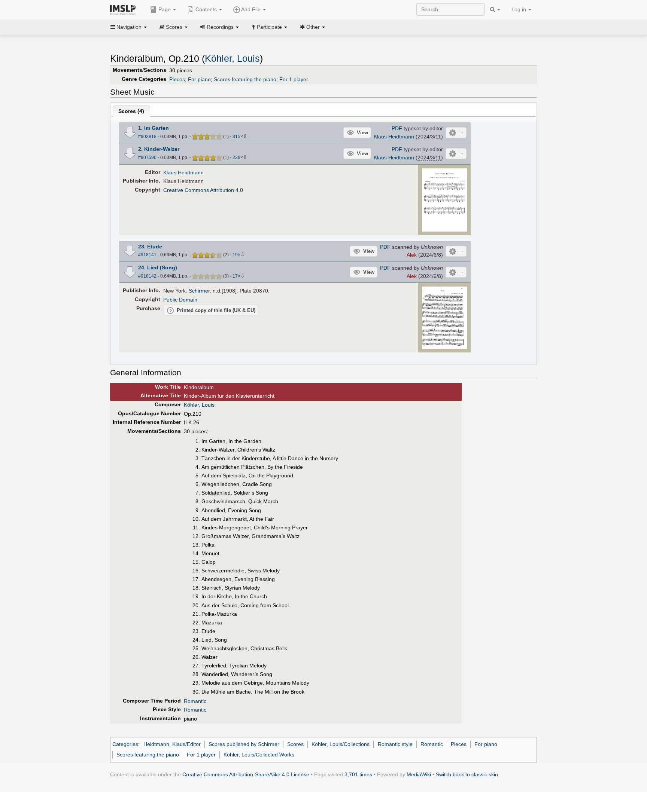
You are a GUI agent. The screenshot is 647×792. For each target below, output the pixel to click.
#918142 (147, 276)
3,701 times (358, 774)
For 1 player (293, 79)
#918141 (147, 254)
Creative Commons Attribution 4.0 (203, 190)
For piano (199, 79)
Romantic (195, 701)
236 (236, 157)
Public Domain (180, 300)
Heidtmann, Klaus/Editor (172, 744)
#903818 (147, 136)
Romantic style (395, 744)
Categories (125, 744)
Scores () (131, 111)
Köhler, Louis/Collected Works (259, 755)
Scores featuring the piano (245, 79)
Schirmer (199, 291)
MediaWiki (419, 774)
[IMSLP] (124, 9)
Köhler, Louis (232, 58)
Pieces (177, 79)
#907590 (147, 157)
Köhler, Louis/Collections (341, 744)
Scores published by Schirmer (244, 744)
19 (235, 254)
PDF (397, 128)
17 (235, 276)
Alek (412, 255)
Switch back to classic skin (467, 774)
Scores (295, 744)
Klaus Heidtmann (394, 137)
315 (236, 136)
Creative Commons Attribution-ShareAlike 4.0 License (245, 774)
